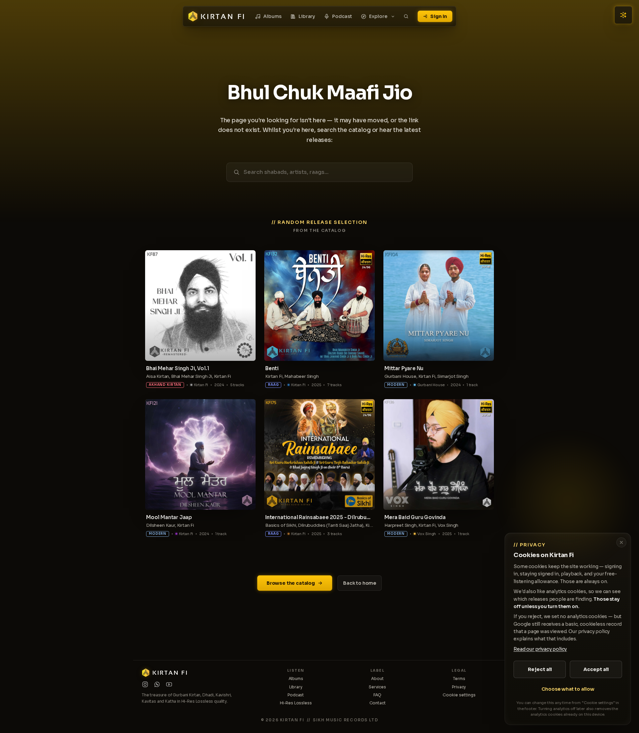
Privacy (459, 686)
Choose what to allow (567, 689)
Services (377, 686)
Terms (459, 678)
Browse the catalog (291, 583)
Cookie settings (459, 694)
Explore (378, 16)
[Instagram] (145, 684)
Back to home (359, 583)
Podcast (342, 16)
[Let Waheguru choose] (623, 15)
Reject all (540, 669)
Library (307, 16)
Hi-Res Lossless (296, 702)
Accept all (596, 669)
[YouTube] (169, 684)
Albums (272, 16)
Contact (377, 702)
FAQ (377, 694)
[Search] (406, 16)
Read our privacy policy (540, 649)
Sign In (438, 16)
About (377, 678)
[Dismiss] (621, 542)
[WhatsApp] (157, 684)
